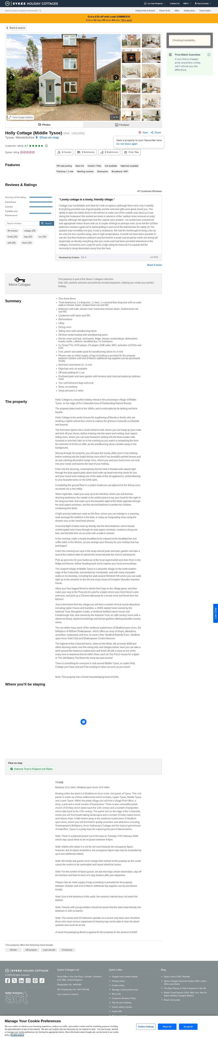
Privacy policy (118, 981)
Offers (177, 11)
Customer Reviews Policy (124, 998)
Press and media (120, 1015)
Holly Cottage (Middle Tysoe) (33, 133)
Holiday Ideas (189, 11)
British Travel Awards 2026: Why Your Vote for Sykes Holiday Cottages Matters (185, 994)
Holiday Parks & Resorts (145, 11)
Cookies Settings (146, 1027)
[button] (11, 77)
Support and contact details (125, 976)
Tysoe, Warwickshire (32, 137)
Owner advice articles (122, 1007)
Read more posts (172, 1000)
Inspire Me (117, 1011)
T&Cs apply (126, 20)
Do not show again (126, 143)
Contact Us (175, 4)
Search (48, 223)
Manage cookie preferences (125, 989)
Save (145, 132)
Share (158, 132)
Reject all (167, 1027)
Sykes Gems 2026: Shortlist (177, 976)
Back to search (17, 28)
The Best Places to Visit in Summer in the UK (185, 988)
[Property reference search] (40, 10)
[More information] (209, 54)
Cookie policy (118, 985)
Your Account (203, 4)
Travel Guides (205, 11)
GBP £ (186, 4)
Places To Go (164, 11)
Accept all (188, 1027)
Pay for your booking (121, 1002)
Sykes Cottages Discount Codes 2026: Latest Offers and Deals (185, 982)
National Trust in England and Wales (33, 769)
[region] (109, 1027)
